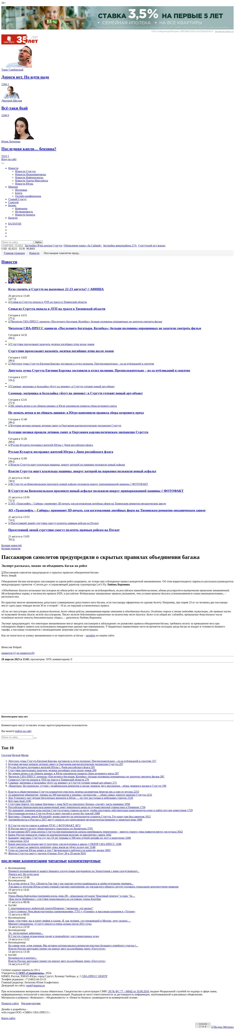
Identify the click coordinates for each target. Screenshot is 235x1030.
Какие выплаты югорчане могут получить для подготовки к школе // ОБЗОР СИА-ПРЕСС (64, 844)
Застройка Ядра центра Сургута (43, 245)
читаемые (57, 860)
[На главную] (22, 43)
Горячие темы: (12, 245)
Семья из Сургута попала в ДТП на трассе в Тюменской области (56, 309)
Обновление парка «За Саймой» (83, 245)
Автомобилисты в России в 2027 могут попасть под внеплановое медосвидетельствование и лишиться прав (75, 819)
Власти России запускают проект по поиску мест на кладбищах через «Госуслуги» (57, 948)
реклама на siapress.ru (224, 31)
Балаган (13, 217)
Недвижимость (24, 211)
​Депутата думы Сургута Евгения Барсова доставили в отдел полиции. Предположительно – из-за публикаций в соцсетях (99, 370)
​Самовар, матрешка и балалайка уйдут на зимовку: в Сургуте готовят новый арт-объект (75, 393)
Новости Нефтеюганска (29, 177)
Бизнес (12, 205)
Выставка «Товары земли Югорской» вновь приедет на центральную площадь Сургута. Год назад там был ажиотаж (79, 816)
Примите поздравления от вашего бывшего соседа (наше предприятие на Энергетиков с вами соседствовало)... (73, 871)
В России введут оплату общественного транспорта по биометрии (50, 828)
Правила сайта (10, 1003)
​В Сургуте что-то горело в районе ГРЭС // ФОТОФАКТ (44, 825)
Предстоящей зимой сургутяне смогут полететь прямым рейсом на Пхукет (64, 530)
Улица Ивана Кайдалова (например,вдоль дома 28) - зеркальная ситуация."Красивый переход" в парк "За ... (71, 895)
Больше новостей (11, 545)
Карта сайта (8, 1018)
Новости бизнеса (25, 214)
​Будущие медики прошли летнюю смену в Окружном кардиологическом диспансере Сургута (78, 432)
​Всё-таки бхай (19, 801)
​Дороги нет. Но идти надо (23, 874)
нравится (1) (8, 653)
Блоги (18, 193)
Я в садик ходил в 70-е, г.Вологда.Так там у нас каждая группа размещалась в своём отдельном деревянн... (70, 883)
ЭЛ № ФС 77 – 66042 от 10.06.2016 (128, 991)
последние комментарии (24, 860)
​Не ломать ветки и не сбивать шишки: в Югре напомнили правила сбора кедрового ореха (76, 412)
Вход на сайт (9, 159)
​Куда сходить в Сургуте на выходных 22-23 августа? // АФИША (56, 289)
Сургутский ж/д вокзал (151, 245)
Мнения (13, 186)
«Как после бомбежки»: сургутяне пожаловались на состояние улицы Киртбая (54, 899)
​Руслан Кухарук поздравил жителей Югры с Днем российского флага (60, 452)
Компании (21, 208)
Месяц (25, 755)
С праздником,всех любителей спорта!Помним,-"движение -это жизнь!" (50, 908)
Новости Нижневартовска (30, 174)
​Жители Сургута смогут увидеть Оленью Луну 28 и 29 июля (47, 853)
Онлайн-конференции (28, 196)
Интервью (21, 189)
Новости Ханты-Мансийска (31, 180)
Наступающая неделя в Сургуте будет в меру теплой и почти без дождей (54, 813)
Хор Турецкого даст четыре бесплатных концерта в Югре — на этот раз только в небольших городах (70, 797)
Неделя (16, 755)
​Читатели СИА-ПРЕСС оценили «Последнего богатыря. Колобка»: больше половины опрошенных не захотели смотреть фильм (104, 328)
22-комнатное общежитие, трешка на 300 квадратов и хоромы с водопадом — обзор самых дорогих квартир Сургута (80, 794)
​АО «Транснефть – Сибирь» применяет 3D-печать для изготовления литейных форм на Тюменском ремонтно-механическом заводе (106, 510)
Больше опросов (10, 548)
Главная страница (14, 253)
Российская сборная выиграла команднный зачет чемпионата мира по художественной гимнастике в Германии (76, 807)
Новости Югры (24, 183)
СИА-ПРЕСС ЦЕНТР (94, 976)
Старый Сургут (17, 199)
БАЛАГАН (14, 223)
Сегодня (6, 755)
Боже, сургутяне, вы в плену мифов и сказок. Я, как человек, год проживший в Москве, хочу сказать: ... (69, 920)
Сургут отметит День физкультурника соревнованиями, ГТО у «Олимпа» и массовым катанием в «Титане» (71, 911)
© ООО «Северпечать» (30, 973)
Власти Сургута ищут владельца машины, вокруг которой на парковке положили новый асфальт (82, 471)
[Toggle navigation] (2, 163)
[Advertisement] (104, 688)
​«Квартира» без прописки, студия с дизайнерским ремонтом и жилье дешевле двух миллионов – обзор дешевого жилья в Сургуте (87, 785)
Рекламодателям (30, 1003)
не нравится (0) (25, 653)
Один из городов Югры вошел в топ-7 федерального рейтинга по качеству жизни (59, 850)
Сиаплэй (13, 202)
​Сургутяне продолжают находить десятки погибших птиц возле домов (61, 351)
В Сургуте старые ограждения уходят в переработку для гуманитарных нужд (53, 936)
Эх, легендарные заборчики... (25, 933)
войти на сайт (23, 731)
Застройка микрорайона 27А (120, 245)
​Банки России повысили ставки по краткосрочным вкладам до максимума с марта (59, 834)
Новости (13, 168)
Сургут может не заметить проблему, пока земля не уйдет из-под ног (51, 847)
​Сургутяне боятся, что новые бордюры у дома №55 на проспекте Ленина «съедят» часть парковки (69, 804)
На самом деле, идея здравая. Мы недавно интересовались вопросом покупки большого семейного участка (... (73, 945)
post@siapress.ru (35, 985)
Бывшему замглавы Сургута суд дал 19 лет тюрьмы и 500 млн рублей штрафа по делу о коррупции (69, 837)
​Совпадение (18, 841)
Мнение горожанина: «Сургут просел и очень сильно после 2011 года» (50, 923)
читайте (90, 635)
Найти (38, 242)
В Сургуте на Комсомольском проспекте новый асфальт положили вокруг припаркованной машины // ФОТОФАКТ (96, 491)
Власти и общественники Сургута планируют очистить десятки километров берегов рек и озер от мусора (73, 791)
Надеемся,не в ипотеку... (22, 957)
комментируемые (84, 860)
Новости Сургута (25, 171)
